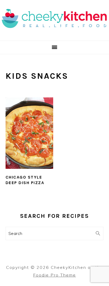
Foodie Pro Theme (54, 275)
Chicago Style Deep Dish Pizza (25, 180)
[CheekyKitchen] (54, 34)
